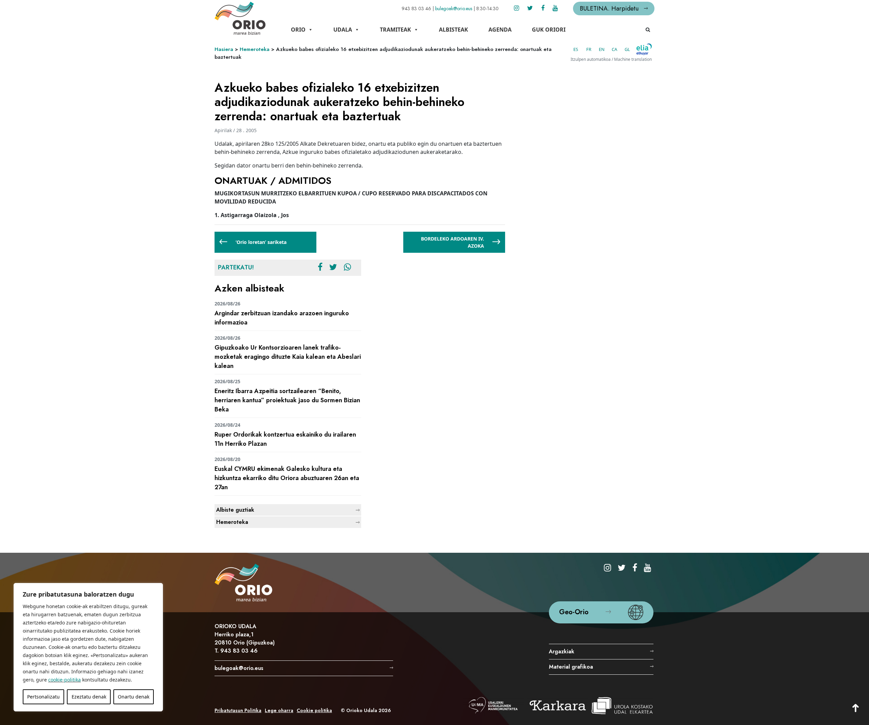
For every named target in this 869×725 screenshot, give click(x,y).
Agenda (500, 29)
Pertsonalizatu (43, 696)
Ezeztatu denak (89, 696)
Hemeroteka (255, 49)
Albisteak (453, 29)
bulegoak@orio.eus (453, 8)
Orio (298, 29)
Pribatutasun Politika (238, 710)
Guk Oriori (549, 29)
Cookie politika (314, 710)
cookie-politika (64, 679)
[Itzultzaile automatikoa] (644, 49)
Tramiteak (395, 29)
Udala (342, 29)
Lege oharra (279, 710)
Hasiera (224, 49)
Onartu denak (133, 696)
